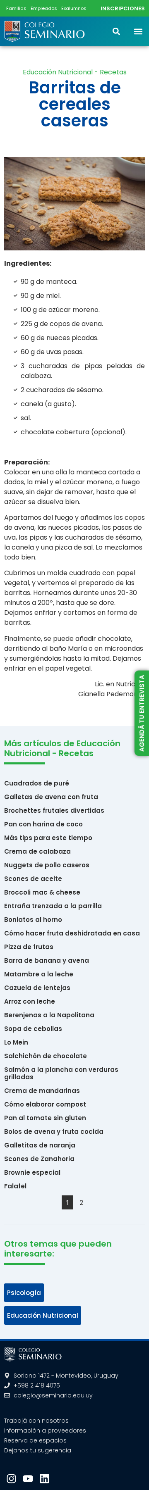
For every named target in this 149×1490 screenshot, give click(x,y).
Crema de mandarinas (42, 1090)
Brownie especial (32, 1172)
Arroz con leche (29, 1001)
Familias (16, 8)
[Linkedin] (44, 1478)
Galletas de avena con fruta (51, 797)
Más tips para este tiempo (48, 837)
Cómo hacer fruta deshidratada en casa (72, 933)
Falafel (15, 1186)
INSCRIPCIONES (123, 8)
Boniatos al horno (33, 919)
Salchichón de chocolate (45, 1056)
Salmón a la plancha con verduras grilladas (61, 1073)
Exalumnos (74, 8)
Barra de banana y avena (46, 960)
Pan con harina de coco (43, 824)
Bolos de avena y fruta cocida (53, 1131)
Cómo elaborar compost (45, 1104)
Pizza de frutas (28, 947)
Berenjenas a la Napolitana (49, 1015)
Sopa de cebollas (33, 1028)
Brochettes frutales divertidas (54, 810)
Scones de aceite (33, 878)
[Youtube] (28, 1478)
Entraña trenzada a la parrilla (53, 906)
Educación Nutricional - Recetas (75, 72)
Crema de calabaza (37, 851)
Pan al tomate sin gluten (45, 1118)
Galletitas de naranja (39, 1145)
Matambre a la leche (38, 974)
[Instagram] (11, 1478)
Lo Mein (16, 1042)
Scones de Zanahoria (39, 1158)
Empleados (44, 8)
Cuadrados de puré (36, 783)
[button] (138, 31)
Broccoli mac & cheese (42, 892)
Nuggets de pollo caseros (46, 865)
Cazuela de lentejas (37, 987)
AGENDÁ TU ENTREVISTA (141, 713)
